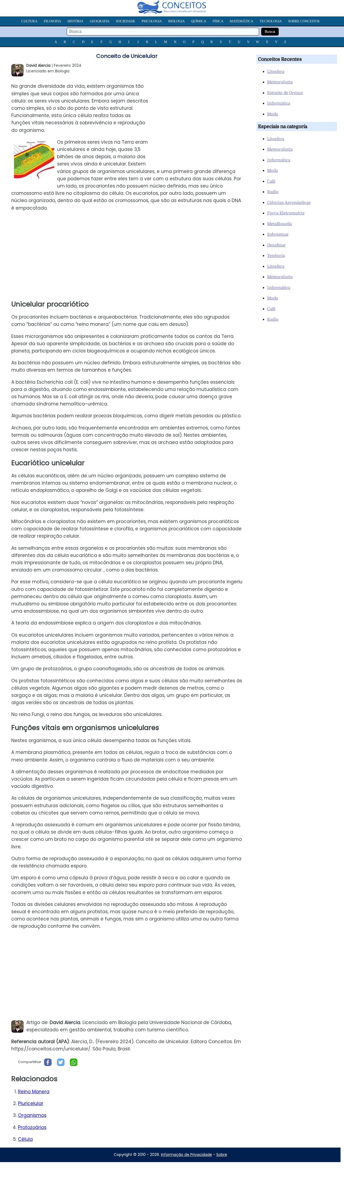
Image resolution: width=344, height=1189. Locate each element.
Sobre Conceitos (304, 21)
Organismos (32, 1115)
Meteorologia (280, 82)
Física (218, 21)
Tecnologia (271, 21)
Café (271, 181)
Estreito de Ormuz (285, 92)
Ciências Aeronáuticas (289, 202)
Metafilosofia (279, 223)
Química (198, 21)
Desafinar (276, 245)
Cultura (29, 21)
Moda (272, 114)
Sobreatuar (278, 234)
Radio (272, 191)
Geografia (99, 21)
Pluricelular (30, 1103)
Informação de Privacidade (186, 1154)
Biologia (176, 21)
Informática (278, 103)
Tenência (276, 255)
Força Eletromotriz (285, 213)
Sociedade (125, 21)
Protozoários (32, 1127)
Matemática (241, 21)
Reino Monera (33, 1091)
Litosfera (275, 71)
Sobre (221, 1154)
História (75, 21)
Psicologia (152, 21)
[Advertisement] (201, 116)
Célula (25, 1139)
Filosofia (52, 21)
